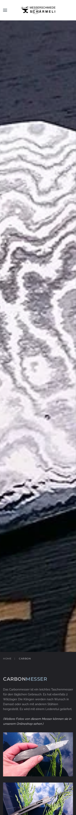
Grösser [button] (38, 759)
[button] (5, 10)
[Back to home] (38, 10)
